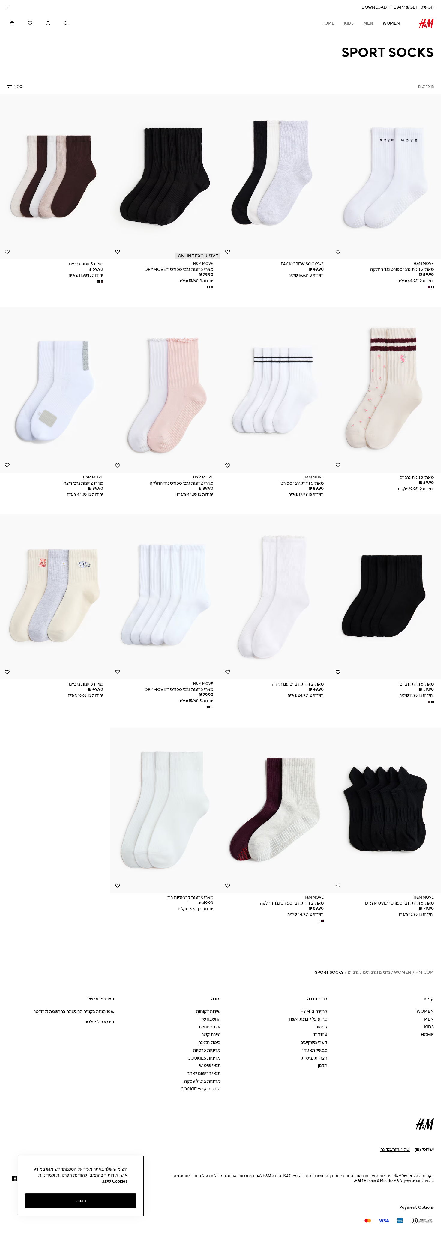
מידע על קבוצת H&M (308, 1019)
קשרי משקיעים (313, 1042)
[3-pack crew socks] (275, 176)
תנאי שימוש (209, 1066)
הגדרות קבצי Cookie (200, 1089)
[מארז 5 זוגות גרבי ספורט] (275, 390)
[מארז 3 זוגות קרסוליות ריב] (165, 810)
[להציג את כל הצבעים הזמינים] (430, 287)
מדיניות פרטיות (206, 1050)
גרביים (353, 972)
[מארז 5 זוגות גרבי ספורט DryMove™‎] (165, 176)
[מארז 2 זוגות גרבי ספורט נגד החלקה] (165, 390)
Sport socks (329, 972)
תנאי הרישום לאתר (203, 1073)
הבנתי (80, 1200)
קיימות (321, 1027)
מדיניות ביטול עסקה (202, 1081)
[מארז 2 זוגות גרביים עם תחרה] (275, 596)
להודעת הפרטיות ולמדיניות (62, 1175)
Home (328, 23)
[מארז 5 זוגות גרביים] (55, 176)
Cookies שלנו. (115, 1181)
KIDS (349, 23)
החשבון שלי (210, 1019)
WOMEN (391, 23)
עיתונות (320, 1035)
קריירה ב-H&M (314, 1011)
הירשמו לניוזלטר (99, 1022)
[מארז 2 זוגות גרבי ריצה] (55, 390)
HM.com (425, 972)
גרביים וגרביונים (376, 972)
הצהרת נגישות (314, 1058)
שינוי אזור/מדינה (395, 1150)
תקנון (322, 1066)
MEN (368, 23)
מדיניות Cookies (204, 1058)
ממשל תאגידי (314, 1050)
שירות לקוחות (208, 1011)
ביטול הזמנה (209, 1042)
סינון (18, 86)
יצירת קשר (211, 1035)
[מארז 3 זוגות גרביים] (55, 596)
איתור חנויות (209, 1027)
